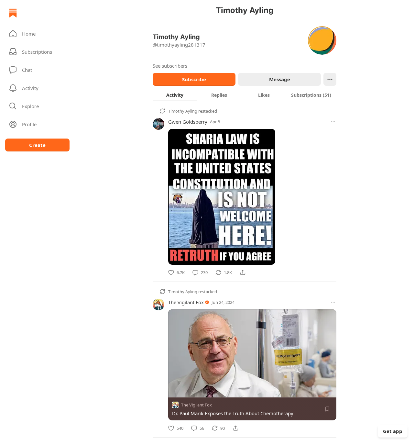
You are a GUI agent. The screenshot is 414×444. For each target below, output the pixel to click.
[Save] (327, 409)
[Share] (242, 272)
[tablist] (244, 94)
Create (37, 145)
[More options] (333, 122)
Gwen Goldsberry (187, 121)
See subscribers (170, 65)
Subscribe (194, 79)
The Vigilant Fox (186, 302)
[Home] (13, 13)
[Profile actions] (329, 79)
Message (279, 79)
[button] (37, 33)
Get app (392, 431)
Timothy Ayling (182, 111)
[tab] (175, 94)
